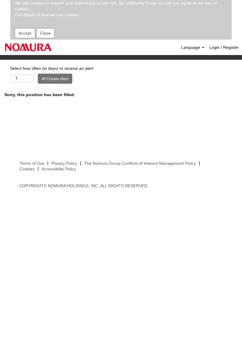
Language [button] (191, 47)
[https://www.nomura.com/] (28, 47)
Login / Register (224, 47)
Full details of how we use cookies (47, 14)
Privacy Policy (64, 163)
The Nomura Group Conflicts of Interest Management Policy (140, 163)
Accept (25, 33)
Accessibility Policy (59, 169)
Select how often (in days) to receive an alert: (52, 68)
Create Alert (56, 78)
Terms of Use (31, 163)
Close (45, 33)
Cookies (27, 169)
